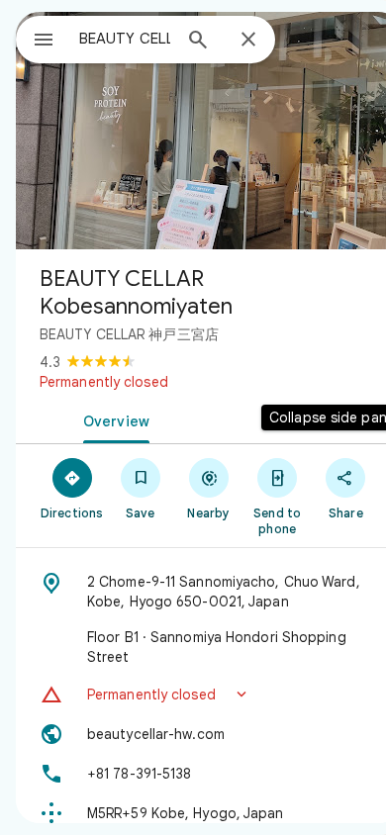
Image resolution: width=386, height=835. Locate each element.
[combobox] (124, 38)
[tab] (112, 419)
